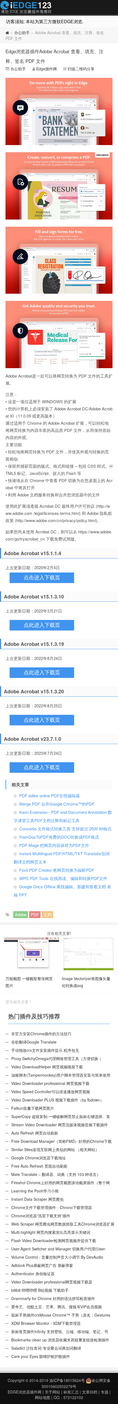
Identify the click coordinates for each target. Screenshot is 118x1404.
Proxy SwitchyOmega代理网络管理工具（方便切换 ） (57, 1058)
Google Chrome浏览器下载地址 (38, 1157)
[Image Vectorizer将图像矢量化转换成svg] (88, 953)
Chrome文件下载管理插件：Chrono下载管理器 (51, 1207)
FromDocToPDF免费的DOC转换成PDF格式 (59, 837)
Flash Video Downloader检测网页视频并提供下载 (53, 1240)
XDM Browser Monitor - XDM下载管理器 (46, 1323)
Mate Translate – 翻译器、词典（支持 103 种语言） (55, 1174)
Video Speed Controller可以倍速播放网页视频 (50, 1091)
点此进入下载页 (42, 625)
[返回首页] (7, 32)
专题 (104, 1392)
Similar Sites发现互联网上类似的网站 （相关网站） (55, 1149)
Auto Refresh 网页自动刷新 (34, 1133)
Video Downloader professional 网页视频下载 (50, 1083)
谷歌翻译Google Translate (34, 1042)
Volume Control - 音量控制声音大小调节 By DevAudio (57, 1257)
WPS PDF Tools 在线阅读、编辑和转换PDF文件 (63, 878)
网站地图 (42, 1397)
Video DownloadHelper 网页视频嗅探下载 (47, 1066)
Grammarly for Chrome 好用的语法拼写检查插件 (53, 1298)
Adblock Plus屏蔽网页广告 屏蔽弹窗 (42, 1265)
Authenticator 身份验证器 (33, 1273)
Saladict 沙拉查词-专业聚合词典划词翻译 (46, 1348)
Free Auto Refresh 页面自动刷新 (39, 1166)
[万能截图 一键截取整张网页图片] (32, 953)
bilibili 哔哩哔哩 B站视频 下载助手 (40, 1290)
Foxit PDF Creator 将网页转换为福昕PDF (56, 870)
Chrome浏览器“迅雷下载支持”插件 (40, 1215)
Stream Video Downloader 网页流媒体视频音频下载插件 (59, 1124)
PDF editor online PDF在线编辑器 (49, 795)
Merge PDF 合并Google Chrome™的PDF (56, 804)
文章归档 (89, 1392)
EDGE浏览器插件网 (24, 1392)
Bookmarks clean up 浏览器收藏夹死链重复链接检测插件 (60, 1340)
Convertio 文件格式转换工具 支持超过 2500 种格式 (65, 828)
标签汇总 (71, 1392)
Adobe (20, 914)
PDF (35, 914)
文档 (47, 914)
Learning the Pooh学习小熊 (35, 1191)
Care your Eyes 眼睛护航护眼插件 (40, 1356)
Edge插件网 (26, 8)
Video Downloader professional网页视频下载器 (51, 1282)
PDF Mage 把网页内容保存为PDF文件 (54, 845)
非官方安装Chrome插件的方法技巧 (41, 1033)
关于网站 (52, 1392)
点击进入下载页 (42, 578)
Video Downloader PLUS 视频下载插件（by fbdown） (57, 1100)
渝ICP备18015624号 (67, 1380)
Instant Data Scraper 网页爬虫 (37, 1199)
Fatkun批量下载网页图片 (32, 1108)
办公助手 (22, 32)
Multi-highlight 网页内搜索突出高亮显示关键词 (50, 1232)
